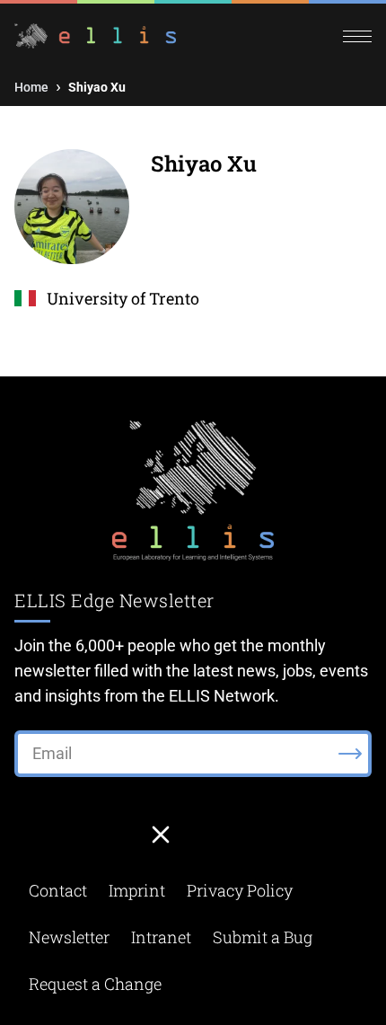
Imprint (137, 890)
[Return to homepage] (103, 36)
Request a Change (95, 983)
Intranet (161, 937)
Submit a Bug (262, 937)
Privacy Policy (240, 890)
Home (31, 87)
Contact (58, 890)
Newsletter (69, 937)
